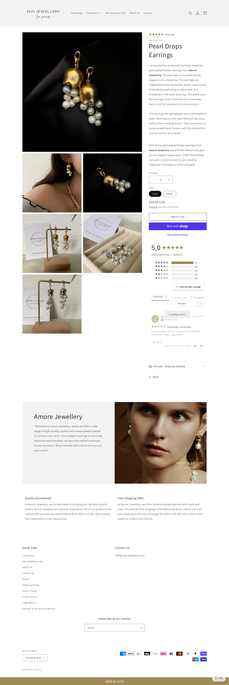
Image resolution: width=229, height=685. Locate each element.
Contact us (28, 573)
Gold (155, 193)
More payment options (177, 234)
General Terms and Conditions (38, 608)
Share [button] (156, 376)
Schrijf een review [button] (190, 286)
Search (26, 579)
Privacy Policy (29, 596)
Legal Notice (29, 602)
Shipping (153, 207)
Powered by (189, 297)
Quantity (153, 173)
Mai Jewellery (35, 669)
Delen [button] (159, 342)
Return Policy (29, 590)
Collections (28, 555)
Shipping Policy (30, 584)
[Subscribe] (141, 628)
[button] (93, 12)
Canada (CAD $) (33, 657)
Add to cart (114, 681)
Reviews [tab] (158, 296)
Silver (169, 193)
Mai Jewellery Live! (32, 561)
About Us (27, 567)
